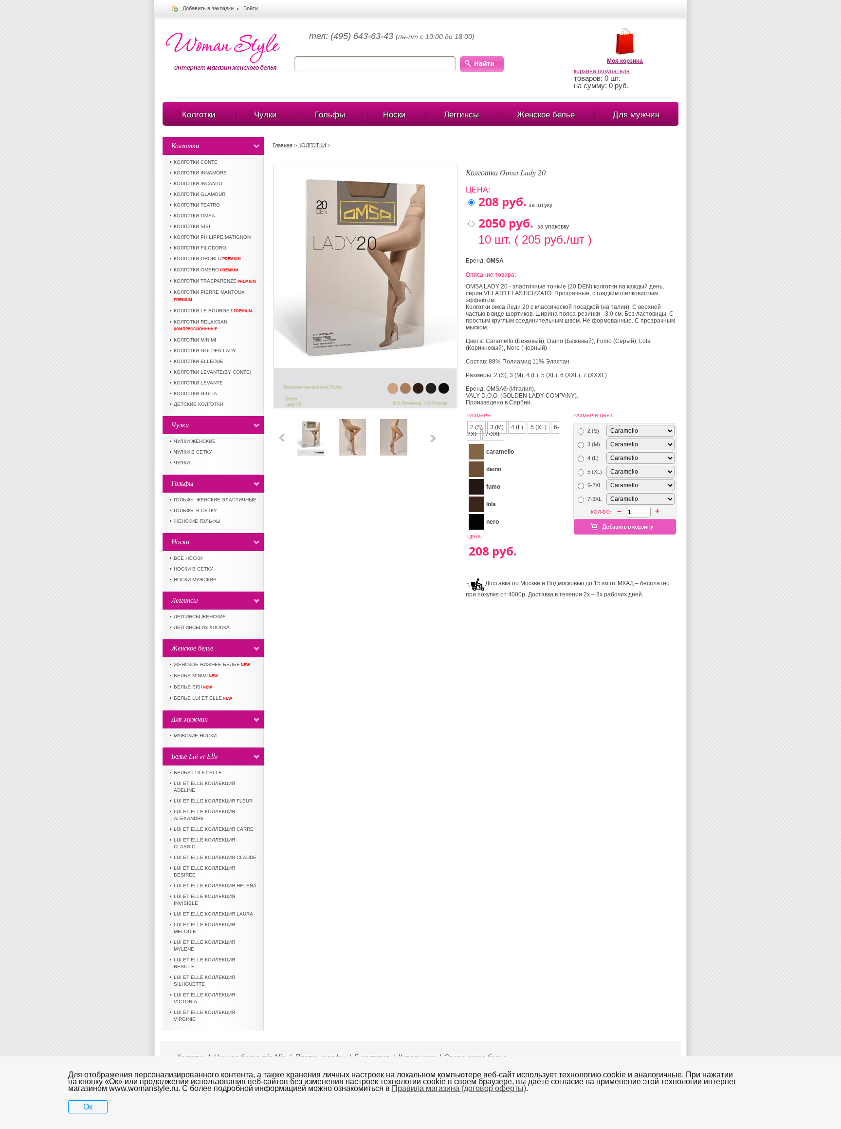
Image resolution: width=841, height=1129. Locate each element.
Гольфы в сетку (195, 510)
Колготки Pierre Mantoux (209, 295)
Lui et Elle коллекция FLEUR (213, 801)
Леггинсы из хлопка (202, 627)
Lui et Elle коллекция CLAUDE (215, 857)
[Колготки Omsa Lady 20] (311, 422)
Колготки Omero (206, 269)
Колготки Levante (198, 382)
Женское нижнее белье (212, 664)
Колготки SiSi (192, 226)
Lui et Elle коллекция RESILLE (204, 963)
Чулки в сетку (193, 452)
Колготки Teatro (197, 205)
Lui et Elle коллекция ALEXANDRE (204, 815)
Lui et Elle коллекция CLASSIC (204, 843)
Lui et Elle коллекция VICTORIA (204, 998)
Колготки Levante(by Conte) (212, 372)
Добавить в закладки (208, 8)
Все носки (188, 558)
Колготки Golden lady (205, 350)
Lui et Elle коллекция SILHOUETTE (204, 981)
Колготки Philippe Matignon (212, 237)
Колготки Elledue (198, 361)
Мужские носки (195, 735)
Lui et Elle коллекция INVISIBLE (204, 900)
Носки (394, 114)
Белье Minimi (196, 675)
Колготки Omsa (194, 215)
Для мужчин (636, 114)
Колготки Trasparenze (215, 281)
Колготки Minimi (195, 340)
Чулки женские (195, 441)
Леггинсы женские (200, 616)
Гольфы (330, 114)
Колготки (199, 114)
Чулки (265, 114)
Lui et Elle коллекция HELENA (215, 885)
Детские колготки (198, 404)
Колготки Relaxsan (200, 325)
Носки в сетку (193, 569)
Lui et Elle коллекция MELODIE (204, 928)
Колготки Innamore (200, 172)
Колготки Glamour (199, 194)
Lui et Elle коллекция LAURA (213, 914)
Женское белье (546, 114)
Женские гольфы (197, 521)
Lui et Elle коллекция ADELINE (204, 787)
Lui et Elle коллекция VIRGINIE (204, 1016)
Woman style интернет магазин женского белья (222, 52)
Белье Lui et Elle (203, 698)
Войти (250, 8)
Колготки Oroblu (207, 258)
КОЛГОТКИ (312, 145)
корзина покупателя (602, 71)
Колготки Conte (196, 162)
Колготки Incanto (198, 183)
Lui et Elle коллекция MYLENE (204, 945)
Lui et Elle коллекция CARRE (214, 829)
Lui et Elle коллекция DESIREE (204, 871)
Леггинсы (461, 114)
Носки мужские (195, 579)
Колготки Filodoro (200, 247)
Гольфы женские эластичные (215, 499)
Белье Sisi (193, 686)
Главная (283, 145)
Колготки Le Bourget (213, 310)
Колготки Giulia (195, 393)
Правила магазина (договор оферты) (459, 1088)
